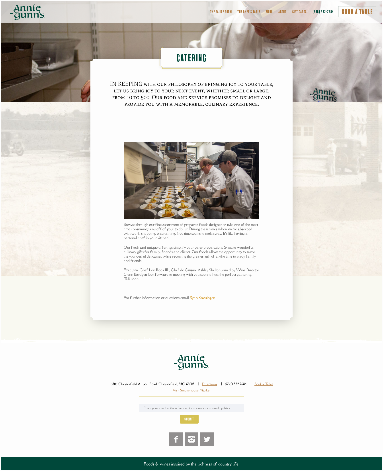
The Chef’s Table (248, 12)
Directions (209, 384)
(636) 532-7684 (323, 12)
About (282, 12)
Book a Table (357, 12)
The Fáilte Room (221, 12)
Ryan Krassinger (202, 297)
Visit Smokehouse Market (191, 390)
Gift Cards (299, 12)
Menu (269, 12)
